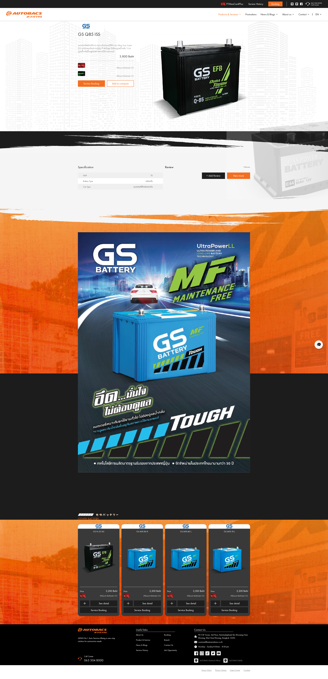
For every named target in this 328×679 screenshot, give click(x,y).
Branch (167, 640)
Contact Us (168, 645)
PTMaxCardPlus (234, 4)
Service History (255, 4)
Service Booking (91, 83)
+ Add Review (213, 175)
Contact (303, 14)
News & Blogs (268, 14)
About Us (139, 635)
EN (317, 14)
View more (238, 175)
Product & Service (143, 640)
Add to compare (120, 83)
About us (286, 14)
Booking (275, 4)
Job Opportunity (170, 650)
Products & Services (228, 14)
